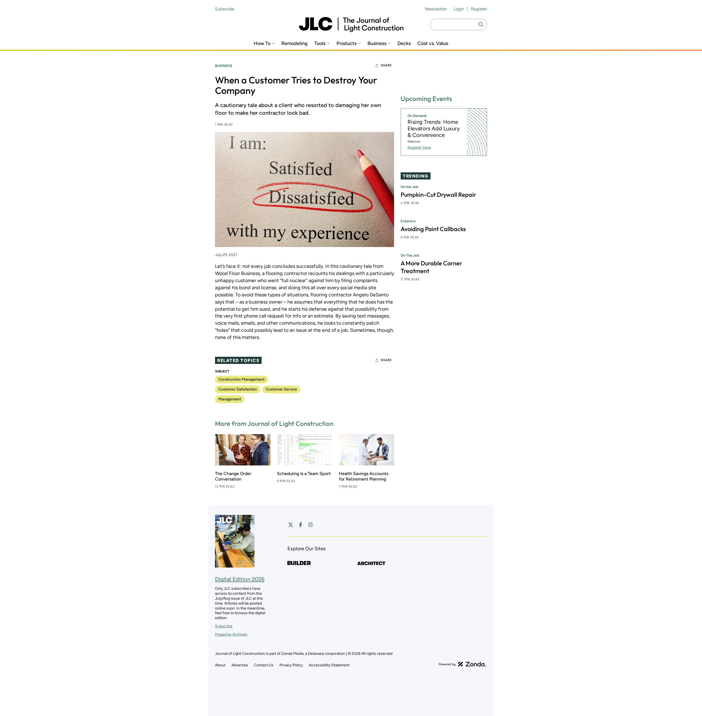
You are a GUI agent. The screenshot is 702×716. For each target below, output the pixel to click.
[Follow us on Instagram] (310, 524)
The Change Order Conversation (233, 476)
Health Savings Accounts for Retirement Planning (363, 476)
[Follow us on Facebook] (300, 524)
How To (262, 43)
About (220, 665)
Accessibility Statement (329, 665)
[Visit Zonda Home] (462, 664)
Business (376, 43)
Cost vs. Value (432, 43)
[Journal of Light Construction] (351, 24)
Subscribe (224, 9)
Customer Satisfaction (237, 389)
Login (459, 9)
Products (346, 43)
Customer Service (281, 389)
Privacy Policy (291, 665)
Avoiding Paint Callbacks (433, 229)
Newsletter (436, 9)
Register (479, 9)
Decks (404, 43)
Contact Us (263, 665)
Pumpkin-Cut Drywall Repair (438, 194)
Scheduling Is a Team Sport (304, 473)
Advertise (239, 665)
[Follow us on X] (290, 524)
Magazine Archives (231, 634)
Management (229, 399)
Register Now (419, 147)
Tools (319, 43)
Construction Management (241, 379)
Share (386, 65)
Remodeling (294, 43)
